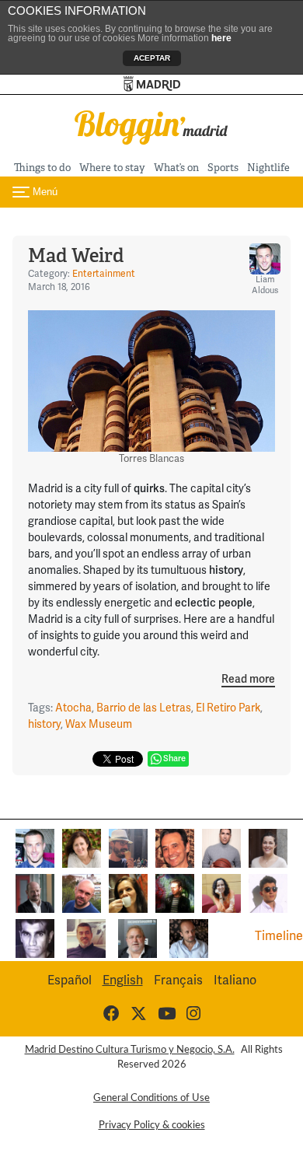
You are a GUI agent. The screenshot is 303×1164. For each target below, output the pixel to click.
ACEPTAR (152, 58)
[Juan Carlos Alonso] (35, 938)
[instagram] (193, 1014)
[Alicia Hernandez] (81, 847)
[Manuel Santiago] (128, 847)
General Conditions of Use (151, 1098)
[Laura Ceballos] (268, 847)
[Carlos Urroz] (35, 892)
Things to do (42, 167)
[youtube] (167, 1014)
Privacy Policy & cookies (152, 1125)
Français (178, 980)
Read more (248, 679)
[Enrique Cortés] (268, 892)
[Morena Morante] (128, 892)
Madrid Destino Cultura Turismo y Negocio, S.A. (130, 1049)
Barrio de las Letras (143, 708)
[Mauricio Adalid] (188, 938)
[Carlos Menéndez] (81, 892)
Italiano (235, 980)
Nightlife (268, 167)
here (221, 38)
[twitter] (139, 1014)
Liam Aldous (265, 284)
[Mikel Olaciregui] (137, 938)
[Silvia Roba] (221, 892)
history (44, 724)
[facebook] (111, 1014)
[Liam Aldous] (35, 847)
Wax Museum (98, 724)
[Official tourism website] (152, 84)
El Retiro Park (228, 708)
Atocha (73, 708)
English (123, 980)
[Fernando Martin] (174, 847)
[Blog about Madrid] (151, 126)
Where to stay (112, 167)
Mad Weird (76, 255)
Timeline (279, 936)
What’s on (176, 167)
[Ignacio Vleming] (174, 892)
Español (69, 980)
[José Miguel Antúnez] (221, 847)
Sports (223, 167)
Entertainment (103, 274)
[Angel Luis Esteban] (86, 938)
